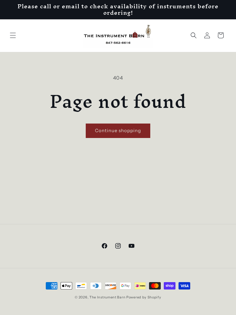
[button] (13, 35)
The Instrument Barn (107, 297)
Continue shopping (118, 130)
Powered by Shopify (143, 297)
